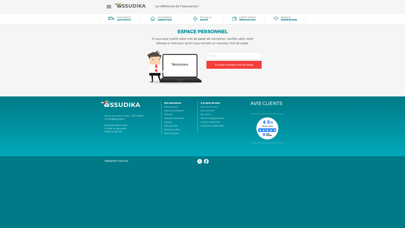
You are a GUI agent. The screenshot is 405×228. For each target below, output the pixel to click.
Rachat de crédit (172, 129)
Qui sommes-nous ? (210, 107)
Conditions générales (210, 122)
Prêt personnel (171, 126)
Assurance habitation (174, 110)
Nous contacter (208, 110)
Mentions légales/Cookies (212, 118)
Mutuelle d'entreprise (174, 118)
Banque (168, 122)
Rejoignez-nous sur (116, 160)
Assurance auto (171, 107)
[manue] (109, 6)
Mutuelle (168, 114)
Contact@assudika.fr (114, 119)
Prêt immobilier (171, 133)
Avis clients (206, 114)
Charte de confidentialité (212, 126)
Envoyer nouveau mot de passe (234, 64)
